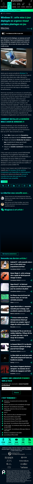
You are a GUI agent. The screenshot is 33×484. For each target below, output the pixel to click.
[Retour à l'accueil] (16, 1)
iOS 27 (5, 412)
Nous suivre (30, 185)
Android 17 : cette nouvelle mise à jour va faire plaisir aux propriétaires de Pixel (21, 264)
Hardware (5, 10)
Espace (23, 7)
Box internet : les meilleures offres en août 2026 (16, 423)
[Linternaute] (23, 461)
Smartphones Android (15, 269)
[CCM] (23, 458)
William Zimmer (5, 28)
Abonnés (16, 443)
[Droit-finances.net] (9, 464)
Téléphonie (3, 7)
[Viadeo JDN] (9, 467)
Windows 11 (23, 73)
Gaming (14, 7)
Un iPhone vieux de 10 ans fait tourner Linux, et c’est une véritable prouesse (20, 297)
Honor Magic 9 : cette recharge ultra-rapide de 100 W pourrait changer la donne (20, 275)
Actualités (12, 340)
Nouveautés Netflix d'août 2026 (12, 417)
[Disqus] (16, 232)
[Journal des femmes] (9, 458)
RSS (29, 443)
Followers (9, 443)
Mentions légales (6, 449)
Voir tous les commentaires (9, 254)
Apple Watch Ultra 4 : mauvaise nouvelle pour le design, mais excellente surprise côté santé (20, 308)
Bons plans (12, 327)
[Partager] (31, 28)
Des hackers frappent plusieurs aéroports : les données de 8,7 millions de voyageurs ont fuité (20, 368)
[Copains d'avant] (23, 464)
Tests (14, 10)
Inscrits (23, 443)
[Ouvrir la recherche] (31, 1)
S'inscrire (16, 393)
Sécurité (10, 10)
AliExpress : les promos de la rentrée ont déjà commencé (15, 401)
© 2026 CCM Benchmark (16, 450)
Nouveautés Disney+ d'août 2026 (12, 419)
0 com (28, 29)
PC (9, 7)
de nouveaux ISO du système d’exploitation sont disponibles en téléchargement (15, 171)
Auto (18, 7)
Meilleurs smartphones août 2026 (13, 433)
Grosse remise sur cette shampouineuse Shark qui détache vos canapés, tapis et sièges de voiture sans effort (20, 321)
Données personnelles (16, 449)
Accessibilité (28, 449)
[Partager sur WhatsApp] (24, 185)
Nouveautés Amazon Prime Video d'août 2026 (16, 421)
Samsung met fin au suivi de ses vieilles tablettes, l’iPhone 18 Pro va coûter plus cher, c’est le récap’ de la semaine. (21, 334)
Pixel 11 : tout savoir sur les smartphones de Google (17, 404)
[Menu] (2, 1)
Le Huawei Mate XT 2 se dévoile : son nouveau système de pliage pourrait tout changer (21, 346)
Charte (23, 449)
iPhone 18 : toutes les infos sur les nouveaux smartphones (15, 409)
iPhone (12, 302)
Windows (18, 10)
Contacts (24, 447)
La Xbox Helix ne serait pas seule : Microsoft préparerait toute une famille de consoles (21, 357)
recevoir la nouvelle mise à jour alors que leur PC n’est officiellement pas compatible (14, 176)
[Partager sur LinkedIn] (14, 185)
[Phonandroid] (4, 472)
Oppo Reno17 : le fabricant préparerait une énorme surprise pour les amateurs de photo (21, 286)
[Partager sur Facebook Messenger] (19, 185)
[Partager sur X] (3, 185)
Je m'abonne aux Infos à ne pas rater (14, 33)
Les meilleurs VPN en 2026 (11, 435)
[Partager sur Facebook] (8, 185)
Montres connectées (15, 313)
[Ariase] (23, 467)
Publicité (29, 447)
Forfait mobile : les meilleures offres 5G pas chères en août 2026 (17, 426)
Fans (3, 443)
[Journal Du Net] (9, 461)
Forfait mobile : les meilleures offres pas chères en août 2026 (17, 429)
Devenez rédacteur (17, 447)
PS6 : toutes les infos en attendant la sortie (15, 414)
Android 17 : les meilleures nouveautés (14, 407)
